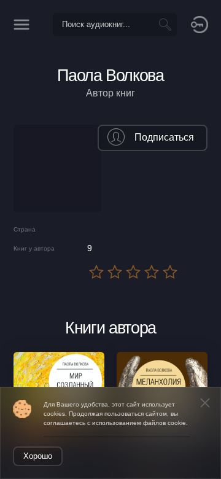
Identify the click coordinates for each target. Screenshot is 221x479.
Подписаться (164, 137)
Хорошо (37, 456)
